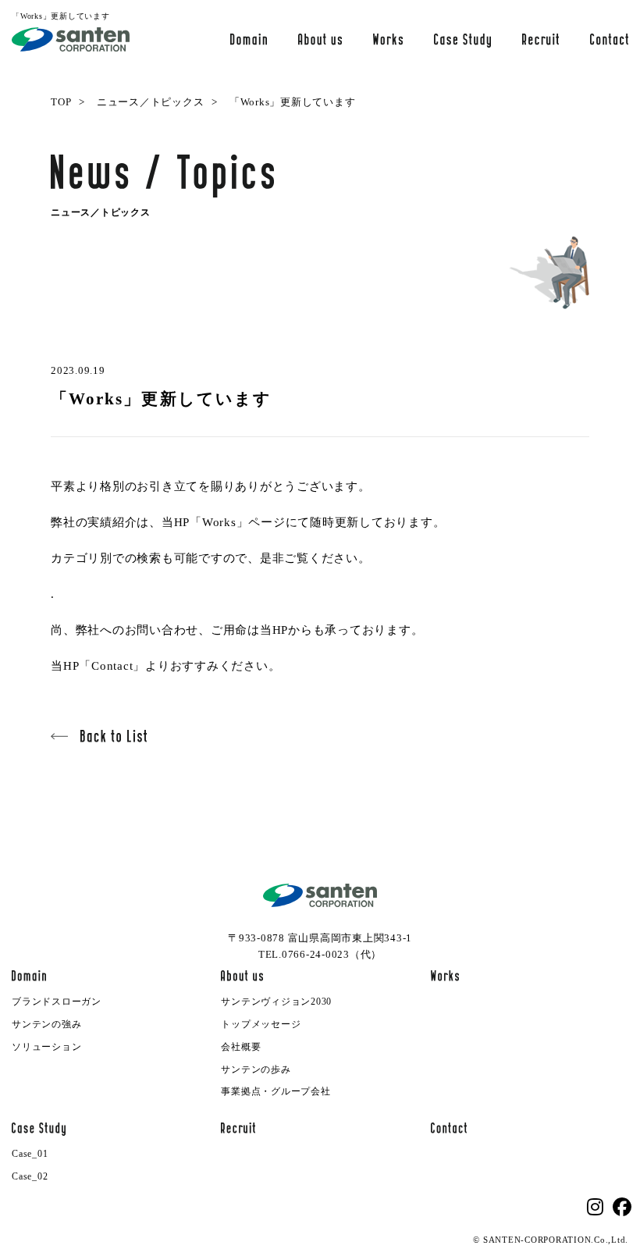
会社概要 (241, 1046)
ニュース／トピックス (150, 102)
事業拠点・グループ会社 (275, 1091)
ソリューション (46, 1046)
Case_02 (30, 1176)
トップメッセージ (260, 1024)
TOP (61, 102)
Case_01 (30, 1153)
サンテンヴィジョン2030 (276, 1001)
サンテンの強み (46, 1024)
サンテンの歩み (255, 1069)
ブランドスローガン (56, 1001)
